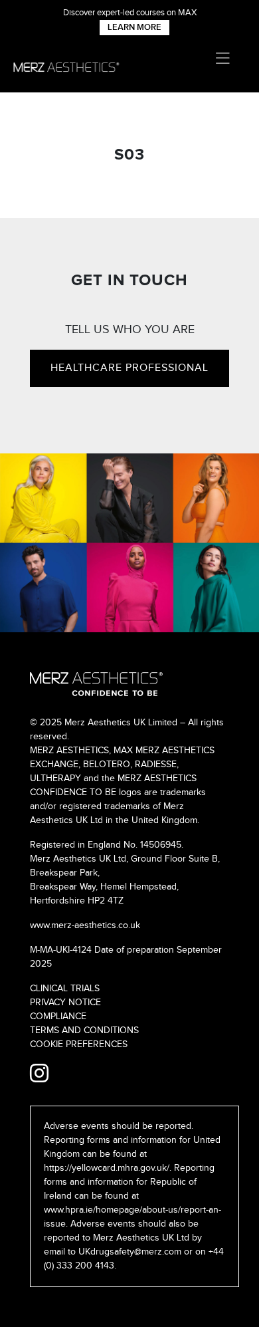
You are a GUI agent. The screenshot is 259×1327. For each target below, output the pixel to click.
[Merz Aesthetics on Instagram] (39, 1074)
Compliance (58, 1016)
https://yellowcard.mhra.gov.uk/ (106, 1168)
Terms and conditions (84, 1030)
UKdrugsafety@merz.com (129, 1252)
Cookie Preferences (79, 1044)
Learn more (134, 27)
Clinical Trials (65, 988)
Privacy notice (65, 1002)
